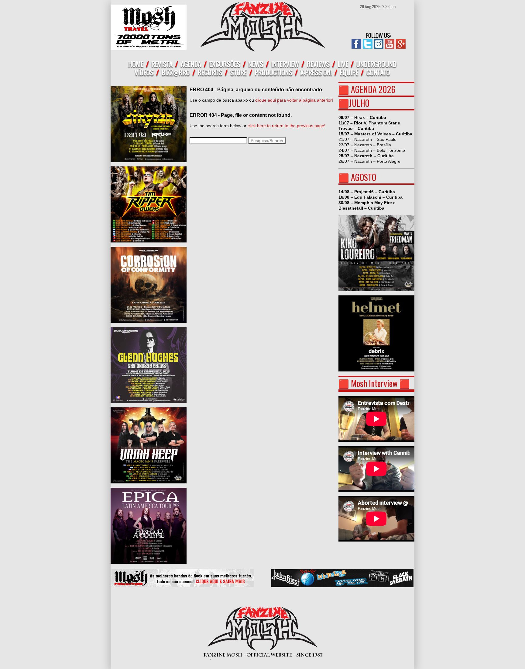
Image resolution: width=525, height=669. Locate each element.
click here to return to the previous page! (286, 125)
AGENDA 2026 (373, 89)
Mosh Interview (374, 383)
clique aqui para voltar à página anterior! (294, 100)
